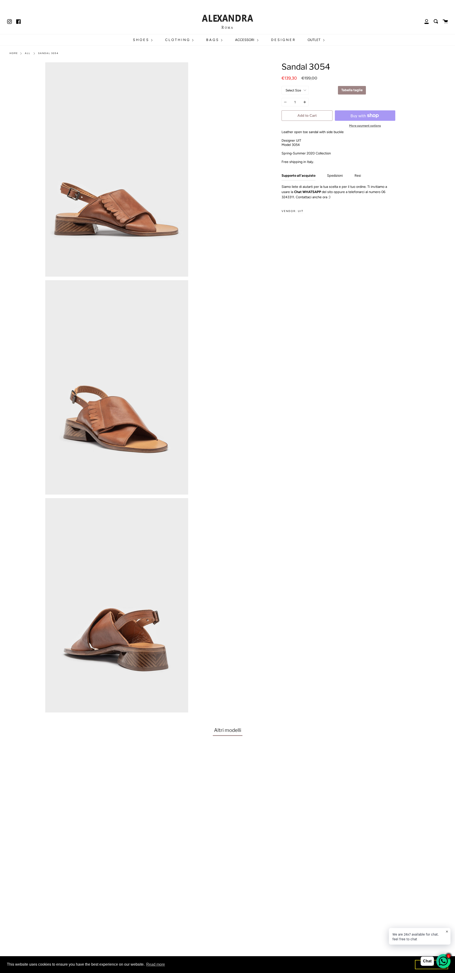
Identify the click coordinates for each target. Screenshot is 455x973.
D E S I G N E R (283, 40)
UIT (300, 211)
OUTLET (314, 40)
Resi (358, 175)
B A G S (212, 40)
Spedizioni (335, 175)
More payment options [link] (365, 125)
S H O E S (141, 40)
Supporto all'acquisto (298, 175)
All (27, 53)
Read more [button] (155, 964)
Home (13, 53)
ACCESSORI (245, 40)
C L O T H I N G (177, 40)
